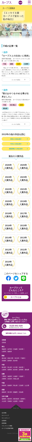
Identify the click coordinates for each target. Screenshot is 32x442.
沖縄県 (21, 401)
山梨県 (4, 370)
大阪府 (21, 376)
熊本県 (10, 399)
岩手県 (10, 349)
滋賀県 (10, 376)
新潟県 (4, 367)
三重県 (4, 376)
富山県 (10, 367)
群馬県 (10, 360)
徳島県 (4, 392)
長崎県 (23, 399)
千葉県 (23, 358)
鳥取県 (4, 385)
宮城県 (15, 349)
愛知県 (5, 108)
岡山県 (15, 385)
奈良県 (10, 379)
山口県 (27, 385)
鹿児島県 (16, 399)
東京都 (4, 358)
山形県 (4, 351)
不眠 (4, 64)
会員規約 (4, 420)
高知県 (21, 392)
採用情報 (4, 423)
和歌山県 (16, 379)
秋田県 (21, 349)
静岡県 (21, 370)
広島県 (21, 385)
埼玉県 (17, 358)
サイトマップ (5, 415)
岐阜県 (15, 370)
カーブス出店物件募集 (7, 428)
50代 (21, 105)
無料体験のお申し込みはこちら (16, 333)
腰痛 (11, 64)
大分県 (4, 401)
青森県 (4, 349)
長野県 (10, 370)
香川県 (10, 392)
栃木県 (15, 360)
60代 (18, 64)
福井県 (21, 367)
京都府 (15, 376)
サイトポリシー (6, 418)
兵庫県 (26, 64)
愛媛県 (15, 392)
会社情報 (4, 413)
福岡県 (4, 399)
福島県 (10, 351)
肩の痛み (13, 105)
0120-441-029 (16, 326)
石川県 (15, 367)
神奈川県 (10, 358)
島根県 (10, 385)
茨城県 (4, 360)
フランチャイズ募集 (7, 426)
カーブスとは (16, 297)
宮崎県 (10, 401)
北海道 (4, 342)
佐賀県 (15, 401)
